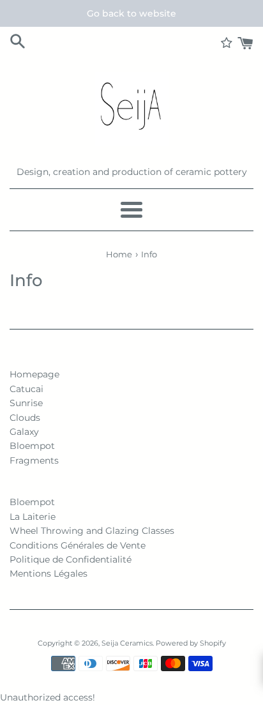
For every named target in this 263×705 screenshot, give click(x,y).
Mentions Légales (48, 573)
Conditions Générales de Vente (78, 545)
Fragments (34, 460)
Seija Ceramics (127, 643)
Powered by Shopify (191, 643)
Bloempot (32, 445)
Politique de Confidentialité (71, 559)
